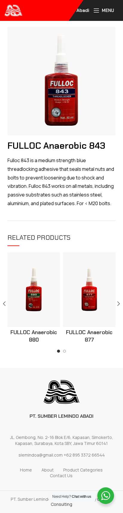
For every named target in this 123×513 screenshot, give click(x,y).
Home (26, 470)
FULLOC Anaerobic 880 (33, 336)
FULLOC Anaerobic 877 (89, 336)
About (47, 470)
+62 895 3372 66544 (84, 455)
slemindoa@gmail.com (41, 455)
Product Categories (83, 470)
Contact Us (61, 475)
